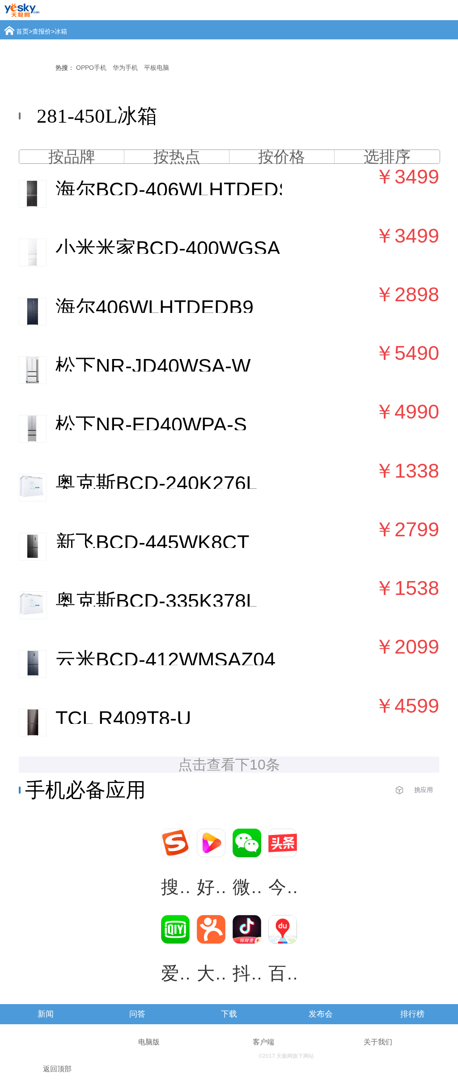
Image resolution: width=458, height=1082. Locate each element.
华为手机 (125, 67)
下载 (229, 1013)
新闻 (46, 1013)
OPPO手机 (91, 67)
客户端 (263, 1042)
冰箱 (61, 31)
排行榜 (412, 1013)
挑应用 (423, 789)
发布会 (321, 1013)
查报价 (41, 31)
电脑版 (149, 1042)
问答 (137, 1013)
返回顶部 (57, 1069)
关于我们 (378, 1042)
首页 (22, 31)
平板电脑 (156, 67)
